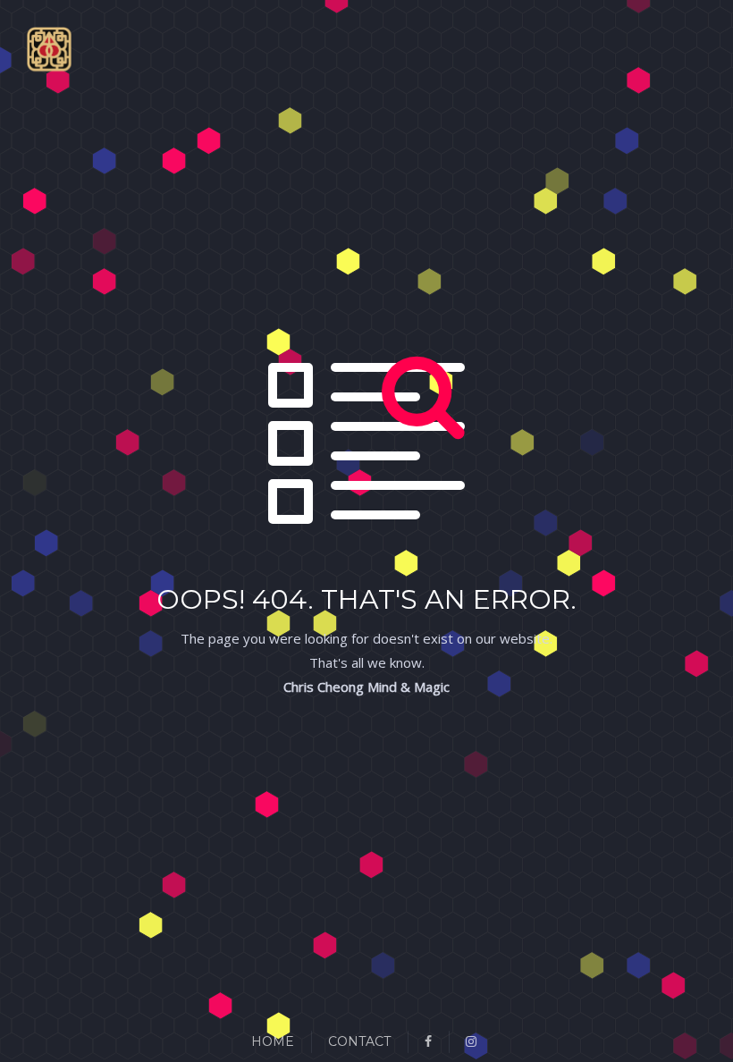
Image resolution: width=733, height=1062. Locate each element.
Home (272, 1041)
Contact (359, 1041)
